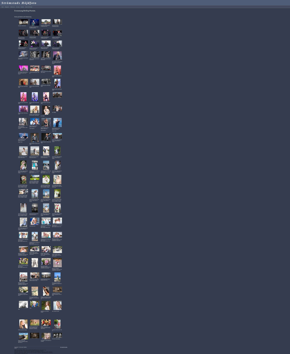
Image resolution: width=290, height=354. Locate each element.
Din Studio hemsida (63, 347)
